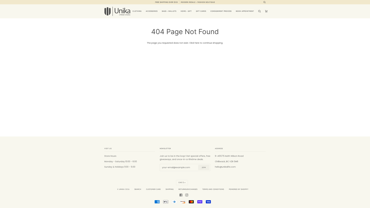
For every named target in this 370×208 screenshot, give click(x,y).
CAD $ (181, 182)
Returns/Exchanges (187, 189)
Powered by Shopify (238, 189)
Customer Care (153, 189)
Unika (122, 189)
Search (137, 189)
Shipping (170, 189)
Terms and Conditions (213, 189)
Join (204, 167)
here (197, 42)
